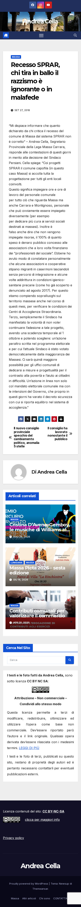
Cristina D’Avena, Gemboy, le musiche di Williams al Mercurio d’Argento (39, 529)
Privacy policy (13, 838)
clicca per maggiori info (42, 820)
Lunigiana (16, 562)
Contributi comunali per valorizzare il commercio (37, 613)
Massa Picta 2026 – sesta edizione (37, 570)
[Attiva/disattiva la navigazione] (41, 35)
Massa (16, 57)
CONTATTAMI (61, 898)
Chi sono (44, 898)
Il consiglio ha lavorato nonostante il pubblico (57, 434)
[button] (75, 35)
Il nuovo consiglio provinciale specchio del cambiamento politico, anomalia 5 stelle (26, 437)
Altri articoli (29, 898)
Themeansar (40, 888)
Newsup (64, 883)
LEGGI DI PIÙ (29, 748)
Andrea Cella (40, 21)
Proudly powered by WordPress (29, 883)
